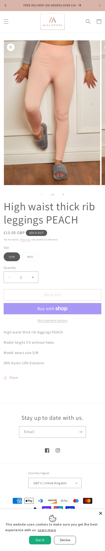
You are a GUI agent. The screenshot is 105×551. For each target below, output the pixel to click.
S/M (14, 257)
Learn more (47, 530)
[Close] (100, 513)
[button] (6, 21)
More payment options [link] (53, 320)
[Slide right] (63, 194)
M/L (33, 257)
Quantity (10, 268)
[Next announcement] (99, 5)
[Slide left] (41, 194)
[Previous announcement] (5, 5)
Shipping (25, 239)
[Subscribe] (80, 432)
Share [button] (13, 377)
